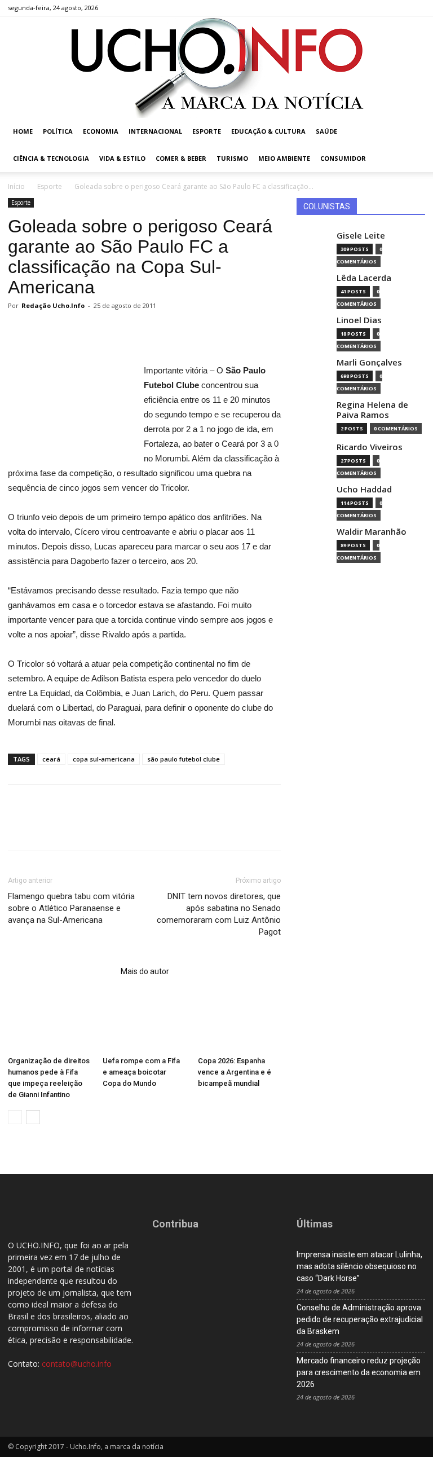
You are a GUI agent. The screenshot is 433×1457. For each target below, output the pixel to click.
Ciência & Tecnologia (51, 158)
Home (23, 131)
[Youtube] (416, 8)
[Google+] (379, 8)
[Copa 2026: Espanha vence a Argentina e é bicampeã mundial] (239, 1022)
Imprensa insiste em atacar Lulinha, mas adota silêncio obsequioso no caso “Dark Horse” (359, 1266)
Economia (100, 131)
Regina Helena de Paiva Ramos (372, 409)
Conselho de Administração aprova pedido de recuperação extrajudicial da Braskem (360, 1319)
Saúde (326, 131)
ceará (51, 759)
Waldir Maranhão (372, 531)
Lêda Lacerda (364, 277)
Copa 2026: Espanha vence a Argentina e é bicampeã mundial (234, 1072)
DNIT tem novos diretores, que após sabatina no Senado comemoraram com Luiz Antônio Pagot (219, 914)
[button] (411, 131)
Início (16, 186)
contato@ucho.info (77, 1363)
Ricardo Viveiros (370, 447)
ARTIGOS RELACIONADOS (61, 971)
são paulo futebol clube (183, 759)
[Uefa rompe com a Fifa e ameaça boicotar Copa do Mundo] (144, 1022)
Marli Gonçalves (369, 362)
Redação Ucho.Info (53, 305)
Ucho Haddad (364, 489)
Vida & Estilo (122, 158)
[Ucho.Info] (216, 67)
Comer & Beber (181, 158)
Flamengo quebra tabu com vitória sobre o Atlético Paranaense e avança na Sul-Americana (71, 908)
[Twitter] (398, 8)
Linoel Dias (359, 320)
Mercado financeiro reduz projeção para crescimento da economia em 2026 (359, 1372)
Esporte (206, 131)
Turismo (232, 158)
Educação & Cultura (268, 131)
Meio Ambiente (284, 158)
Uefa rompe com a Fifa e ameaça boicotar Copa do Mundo (141, 1072)
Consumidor (343, 158)
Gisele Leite (361, 235)
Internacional (155, 131)
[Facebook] (360, 8)
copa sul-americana (104, 759)
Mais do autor (145, 971)
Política (58, 131)
